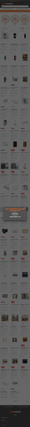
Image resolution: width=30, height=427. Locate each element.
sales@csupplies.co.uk (15, 216)
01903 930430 (15, 213)
